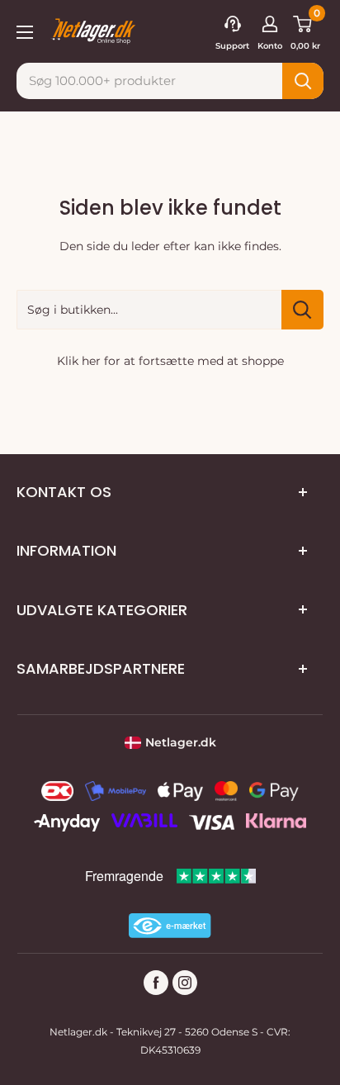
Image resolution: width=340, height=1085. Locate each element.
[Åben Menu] (25, 30)
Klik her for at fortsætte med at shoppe (170, 360)
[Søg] (302, 81)
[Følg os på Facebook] (156, 982)
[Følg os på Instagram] (184, 982)
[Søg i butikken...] (302, 309)
